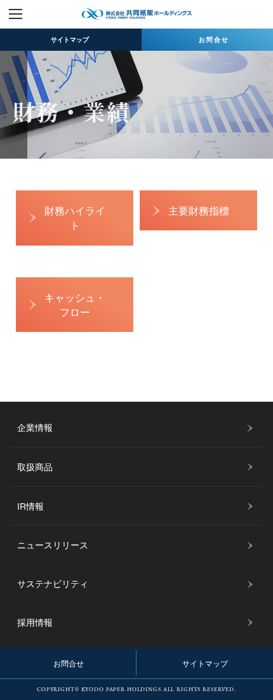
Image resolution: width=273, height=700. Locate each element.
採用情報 (35, 622)
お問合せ (68, 662)
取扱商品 (35, 466)
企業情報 (35, 427)
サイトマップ (205, 662)
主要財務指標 (198, 210)
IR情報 (30, 505)
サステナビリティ (52, 583)
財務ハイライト (74, 217)
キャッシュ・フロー (74, 304)
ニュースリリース (52, 544)
